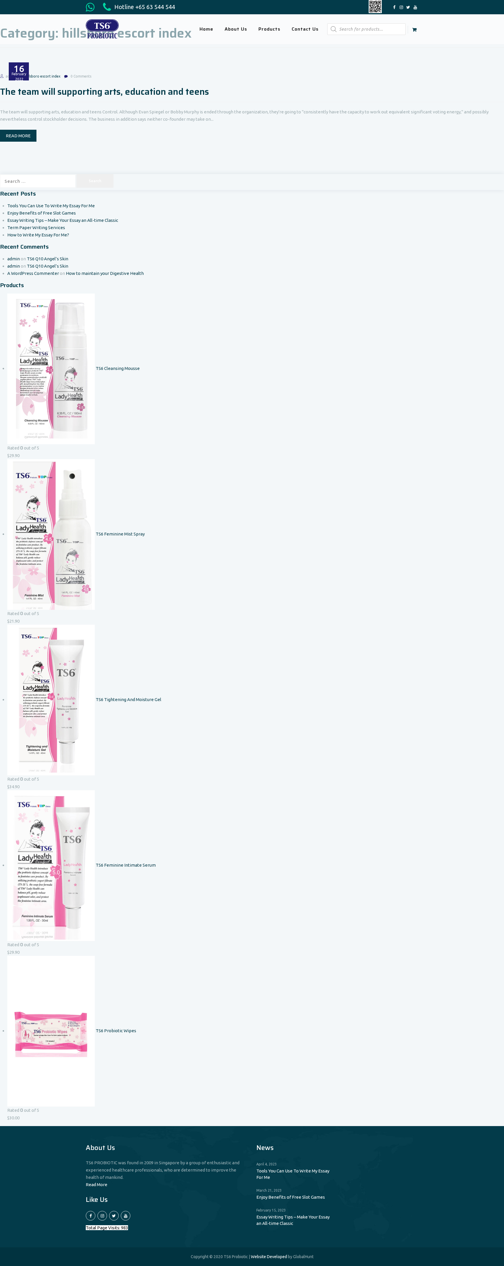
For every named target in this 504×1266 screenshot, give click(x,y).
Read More (96, 1184)
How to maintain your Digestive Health (105, 273)
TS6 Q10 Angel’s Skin (47, 258)
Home (206, 29)
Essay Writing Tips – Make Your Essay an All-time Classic (62, 220)
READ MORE (18, 135)
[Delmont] (102, 28)
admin (13, 258)
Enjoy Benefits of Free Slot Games (41, 212)
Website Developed (269, 1256)
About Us (236, 29)
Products (269, 29)
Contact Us (305, 29)
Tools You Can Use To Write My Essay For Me (51, 205)
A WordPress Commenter (33, 273)
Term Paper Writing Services (36, 227)
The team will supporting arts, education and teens (104, 92)
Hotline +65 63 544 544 (144, 6)
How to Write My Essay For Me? (38, 234)
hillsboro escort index (42, 76)
